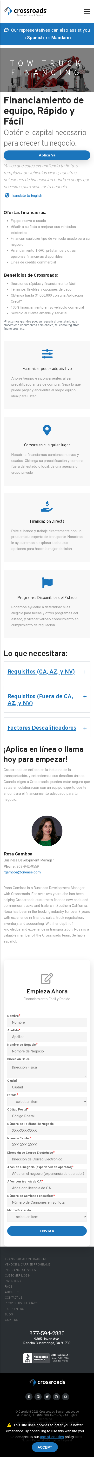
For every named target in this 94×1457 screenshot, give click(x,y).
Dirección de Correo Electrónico (30, 1152)
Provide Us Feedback (21, 1303)
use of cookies (52, 1437)
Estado (12, 1095)
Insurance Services (20, 1270)
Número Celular (18, 1138)
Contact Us (13, 1298)
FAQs (8, 1287)
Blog (9, 1315)
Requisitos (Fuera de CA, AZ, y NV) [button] (40, 700)
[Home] (25, 10)
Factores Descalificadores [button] (41, 728)
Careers (11, 1320)
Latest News (14, 1309)
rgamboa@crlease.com (22, 872)
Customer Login (17, 1276)
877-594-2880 (47, 1333)
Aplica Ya (47, 155)
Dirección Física (18, 1059)
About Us (12, 1292)
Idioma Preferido (19, 1210)
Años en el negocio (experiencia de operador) (39, 1167)
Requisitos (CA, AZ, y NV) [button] (41, 672)
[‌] (29, 1396)
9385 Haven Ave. (47, 1339)
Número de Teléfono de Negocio (30, 1124)
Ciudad (12, 1080)
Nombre (13, 1016)
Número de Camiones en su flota (30, 1196)
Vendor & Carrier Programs (28, 1265)
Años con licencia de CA (24, 1181)
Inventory (13, 1281)
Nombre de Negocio (21, 1044)
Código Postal (17, 1109)
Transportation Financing (26, 1259)
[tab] (47, 672)
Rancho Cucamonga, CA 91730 (47, 1343)
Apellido (13, 1030)
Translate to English (26, 195)
